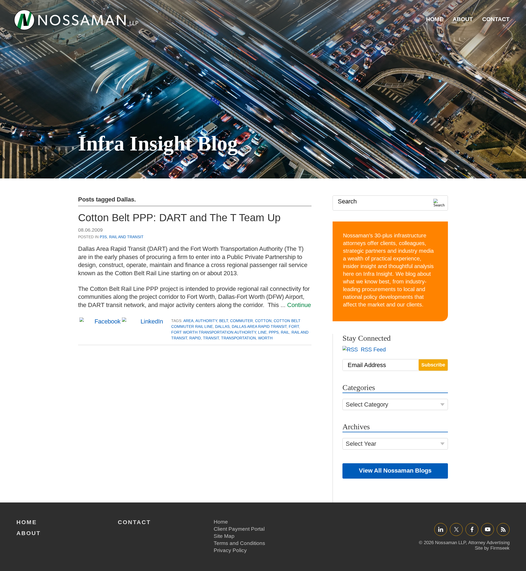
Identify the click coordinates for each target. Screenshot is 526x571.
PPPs (274, 332)
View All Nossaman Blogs (395, 470)
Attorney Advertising (489, 542)
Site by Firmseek (492, 548)
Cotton (263, 321)
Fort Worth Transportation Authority (213, 332)
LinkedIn (440, 529)
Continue (299, 305)
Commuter (241, 321)
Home (434, 19)
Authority (206, 321)
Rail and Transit (126, 237)
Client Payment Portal (239, 529)
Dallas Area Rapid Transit (259, 326)
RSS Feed (372, 349)
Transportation (238, 338)
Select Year (361, 443)
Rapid (195, 338)
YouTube (487, 529)
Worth (265, 338)
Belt (223, 321)
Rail (285, 332)
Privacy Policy (230, 550)
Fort (294, 326)
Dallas (222, 326)
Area (188, 321)
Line (262, 332)
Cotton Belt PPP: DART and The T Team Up (179, 217)
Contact (496, 19)
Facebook (471, 529)
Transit (211, 338)
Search (347, 201)
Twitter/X (456, 529)
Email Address (367, 365)
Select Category (367, 404)
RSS (503, 529)
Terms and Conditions (239, 543)
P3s (103, 237)
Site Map (224, 536)
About (463, 19)
